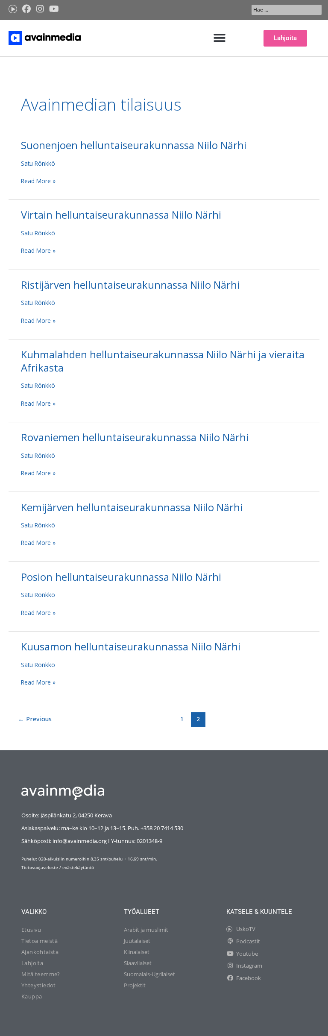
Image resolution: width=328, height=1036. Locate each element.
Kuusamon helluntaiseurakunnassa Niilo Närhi (130, 646)
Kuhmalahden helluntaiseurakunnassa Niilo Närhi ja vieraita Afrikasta (163, 361)
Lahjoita (32, 963)
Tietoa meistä (39, 941)
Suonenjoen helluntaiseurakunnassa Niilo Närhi (133, 145)
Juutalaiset (137, 941)
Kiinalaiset (136, 952)
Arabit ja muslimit (146, 930)
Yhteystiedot (38, 985)
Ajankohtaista (40, 952)
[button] (219, 38)
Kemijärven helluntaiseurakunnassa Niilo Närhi (132, 507)
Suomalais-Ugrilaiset (149, 974)
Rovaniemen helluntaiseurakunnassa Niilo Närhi (135, 437)
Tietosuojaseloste (39, 867)
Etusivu (31, 930)
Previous (35, 718)
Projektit (135, 985)
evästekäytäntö (78, 867)
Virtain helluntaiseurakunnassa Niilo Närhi (121, 215)
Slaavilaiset (138, 963)
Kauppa (31, 996)
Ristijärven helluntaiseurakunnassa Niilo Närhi (130, 285)
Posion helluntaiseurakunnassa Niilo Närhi (121, 577)
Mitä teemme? (40, 974)
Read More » (38, 180)
